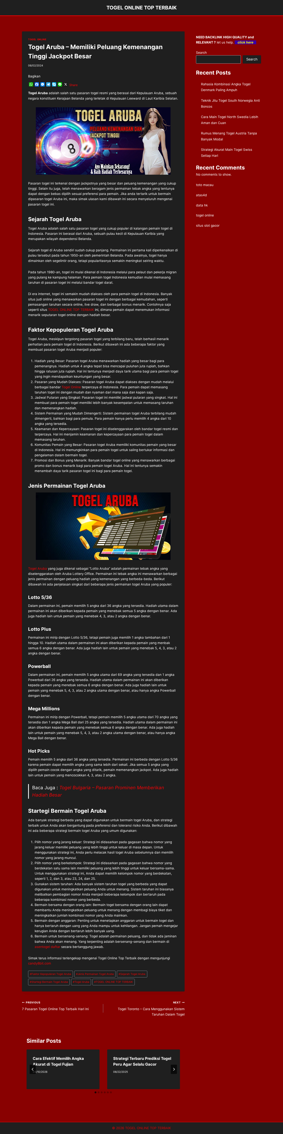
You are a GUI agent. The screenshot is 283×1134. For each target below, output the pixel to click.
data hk (202, 205)
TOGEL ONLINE (37, 39)
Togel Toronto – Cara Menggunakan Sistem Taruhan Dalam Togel (151, 1008)
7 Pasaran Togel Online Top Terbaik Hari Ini (55, 1006)
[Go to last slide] (33, 1069)
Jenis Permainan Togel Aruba (95, 973)
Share (73, 85)
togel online (205, 215)
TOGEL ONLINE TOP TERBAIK (71, 310)
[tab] (95, 1092)
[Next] (174, 1069)
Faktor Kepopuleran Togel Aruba (50, 973)
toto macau (205, 185)
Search (201, 53)
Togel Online (71, 387)
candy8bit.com (39, 963)
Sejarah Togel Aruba (132, 973)
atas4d (201, 195)
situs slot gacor (207, 225)
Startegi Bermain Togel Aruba (49, 981)
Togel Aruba (37, 568)
